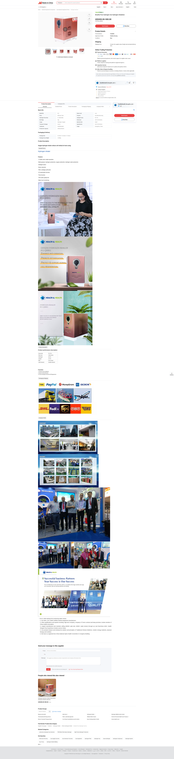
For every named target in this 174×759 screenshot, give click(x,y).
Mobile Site (116, 749)
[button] (107, 106)
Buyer (105, 7)
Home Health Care (115, 719)
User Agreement (95, 753)
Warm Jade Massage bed (68, 716)
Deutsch (84, 750)
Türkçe (113, 750)
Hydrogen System (129, 738)
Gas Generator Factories (67, 738)
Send (48, 669)
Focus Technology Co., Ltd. (78, 753)
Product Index (110, 749)
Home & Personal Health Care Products (119, 716)
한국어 (98, 750)
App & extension (119, 7)
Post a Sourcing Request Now (76, 669)
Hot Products (53, 749)
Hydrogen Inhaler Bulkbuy (52, 741)
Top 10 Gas (41, 741)
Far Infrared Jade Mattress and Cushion (71, 719)
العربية (94, 750)
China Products (60, 749)
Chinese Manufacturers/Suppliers (71, 749)
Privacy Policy (107, 753)
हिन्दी (105, 750)
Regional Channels (103, 749)
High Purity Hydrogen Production (81, 732)
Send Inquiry (105, 26)
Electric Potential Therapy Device (45, 719)
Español (59, 750)
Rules (135, 7)
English (55, 750)
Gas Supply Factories (55, 738)
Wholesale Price (89, 749)
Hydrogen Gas (97, 738)
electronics (65, 714)
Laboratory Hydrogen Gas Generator (47, 732)
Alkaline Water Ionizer (91, 716)
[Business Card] (134, 109)
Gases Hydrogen (106, 738)
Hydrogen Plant (88, 738)
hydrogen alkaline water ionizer (118, 714)
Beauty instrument (42, 714)
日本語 (102, 750)
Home (39, 9)
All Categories (43, 7)
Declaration (101, 753)
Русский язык (74, 750)
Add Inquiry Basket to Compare (65, 57)
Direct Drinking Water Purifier (93, 719)
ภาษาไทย (109, 750)
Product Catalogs (57, 711)
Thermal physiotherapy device (44, 716)
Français (69, 750)
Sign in (134, 3)
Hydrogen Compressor (117, 738)
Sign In (97, 97)
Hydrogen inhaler (90, 714)
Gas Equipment (78, 738)
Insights (121, 749)
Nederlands (89, 750)
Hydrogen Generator (74, 9)
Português (64, 750)
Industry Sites (95, 749)
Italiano (80, 750)
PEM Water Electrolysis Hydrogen (65, 732)
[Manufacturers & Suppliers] (45, 2)
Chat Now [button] (127, 26)
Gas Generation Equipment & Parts (63, 9)
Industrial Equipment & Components (48, 9)
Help (112, 7)
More (39, 744)
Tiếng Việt (118, 750)
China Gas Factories (43, 738)
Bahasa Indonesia (124, 750)
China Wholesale (81, 749)
